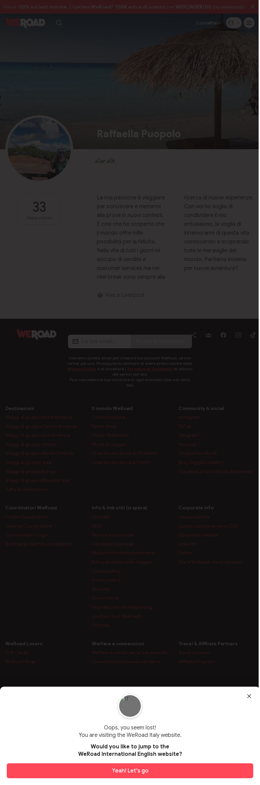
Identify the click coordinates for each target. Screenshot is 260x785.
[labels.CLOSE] (249, 696)
